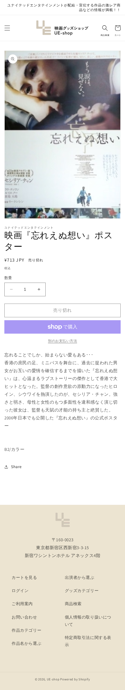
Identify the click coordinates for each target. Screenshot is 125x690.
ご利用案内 (22, 603)
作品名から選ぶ (26, 643)
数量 (8, 277)
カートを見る (24, 577)
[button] (7, 28)
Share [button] (16, 466)
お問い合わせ (24, 617)
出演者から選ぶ (79, 577)
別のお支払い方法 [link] (62, 341)
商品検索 (73, 603)
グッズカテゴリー (82, 590)
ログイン (20, 590)
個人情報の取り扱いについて (88, 620)
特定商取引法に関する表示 (88, 641)
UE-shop (53, 679)
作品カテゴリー (26, 630)
